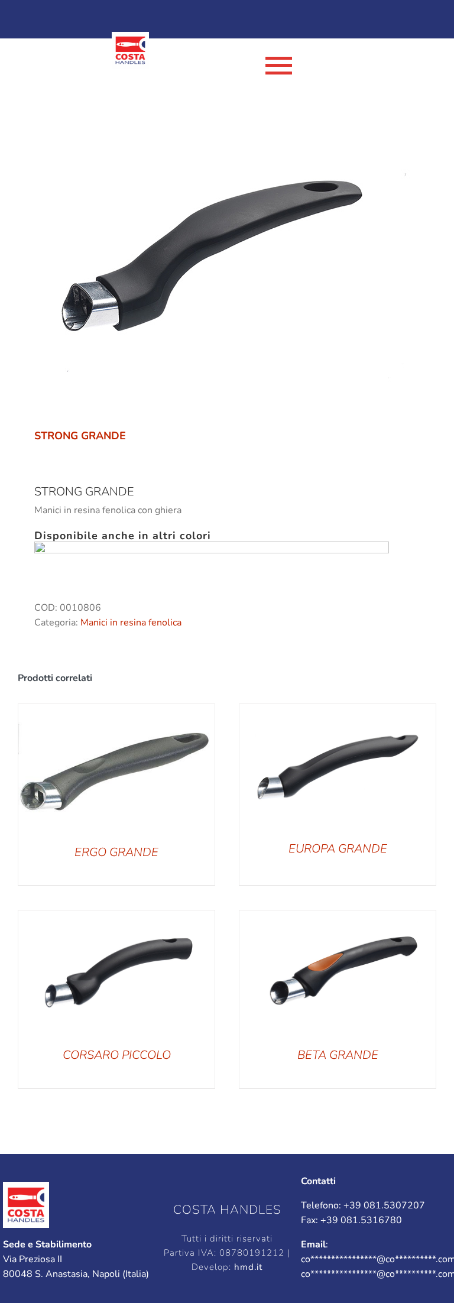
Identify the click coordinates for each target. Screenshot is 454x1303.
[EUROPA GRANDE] (337, 711)
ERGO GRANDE (116, 852)
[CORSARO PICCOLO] (116, 917)
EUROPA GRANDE (337, 849)
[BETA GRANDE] (337, 917)
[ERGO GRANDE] (116, 711)
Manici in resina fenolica (130, 622)
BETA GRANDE (337, 1055)
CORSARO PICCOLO (117, 1055)
